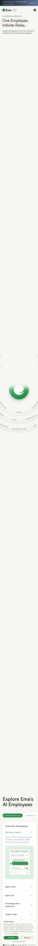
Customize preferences (19, 941)
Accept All (11, 937)
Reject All (27, 937)
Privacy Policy (14, 933)
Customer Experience (12, 815)
